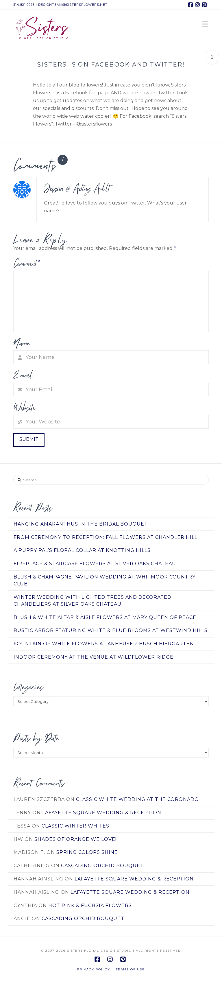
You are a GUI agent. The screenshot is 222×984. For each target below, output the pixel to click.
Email (23, 375)
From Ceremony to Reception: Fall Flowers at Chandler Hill (105, 537)
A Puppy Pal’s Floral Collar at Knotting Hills (82, 550)
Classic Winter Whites (75, 826)
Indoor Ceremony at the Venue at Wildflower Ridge (93, 657)
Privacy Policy (93, 969)
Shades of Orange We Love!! (76, 839)
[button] (205, 24)
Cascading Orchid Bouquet (102, 865)
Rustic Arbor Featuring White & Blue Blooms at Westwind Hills (111, 630)
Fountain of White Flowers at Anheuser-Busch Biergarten (104, 643)
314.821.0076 (24, 5)
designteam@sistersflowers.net (73, 5)
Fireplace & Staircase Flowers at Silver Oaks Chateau (95, 563)
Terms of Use (130, 969)
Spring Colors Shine (87, 852)
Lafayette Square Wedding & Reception (101, 812)
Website (24, 407)
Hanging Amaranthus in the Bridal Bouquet (81, 524)
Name (21, 343)
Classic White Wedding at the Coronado (137, 799)
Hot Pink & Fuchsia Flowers (90, 905)
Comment (26, 263)
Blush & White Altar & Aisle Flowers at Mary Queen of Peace (105, 617)
